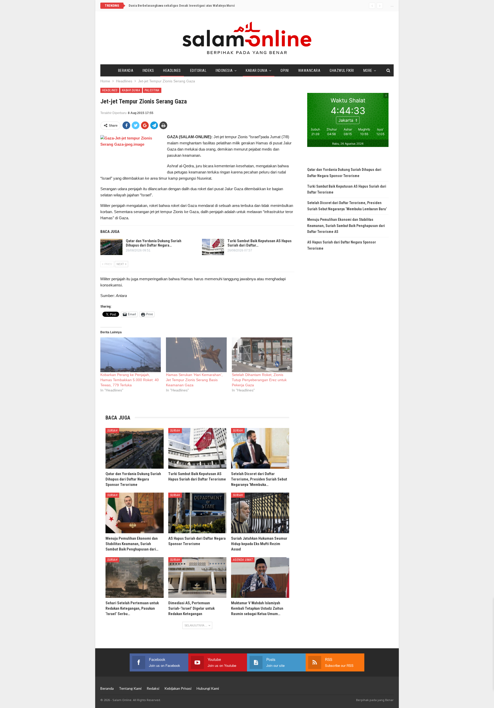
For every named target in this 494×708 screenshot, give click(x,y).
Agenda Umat (243, 560)
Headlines (172, 70)
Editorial (198, 70)
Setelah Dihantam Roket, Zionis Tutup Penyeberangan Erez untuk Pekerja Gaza (259, 380)
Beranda (126, 70)
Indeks (148, 70)
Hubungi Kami (208, 688)
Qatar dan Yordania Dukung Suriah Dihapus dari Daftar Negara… (153, 243)
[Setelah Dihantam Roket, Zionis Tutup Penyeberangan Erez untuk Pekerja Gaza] (262, 354)
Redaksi (153, 688)
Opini (284, 70)
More (367, 70)
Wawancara (309, 70)
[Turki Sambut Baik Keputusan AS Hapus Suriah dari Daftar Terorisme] (213, 247)
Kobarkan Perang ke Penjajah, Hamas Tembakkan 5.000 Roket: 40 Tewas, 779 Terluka (129, 380)
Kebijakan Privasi (177, 688)
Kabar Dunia (257, 70)
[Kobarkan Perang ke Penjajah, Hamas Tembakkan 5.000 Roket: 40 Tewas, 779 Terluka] (130, 354)
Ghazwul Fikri (342, 70)
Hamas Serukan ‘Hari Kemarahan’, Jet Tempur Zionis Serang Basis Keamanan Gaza (194, 380)
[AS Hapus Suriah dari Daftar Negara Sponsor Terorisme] (197, 513)
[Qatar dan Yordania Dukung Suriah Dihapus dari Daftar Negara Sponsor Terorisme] (111, 247)
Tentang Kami (130, 688)
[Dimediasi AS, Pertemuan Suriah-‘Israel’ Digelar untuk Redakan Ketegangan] (197, 577)
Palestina (152, 90)
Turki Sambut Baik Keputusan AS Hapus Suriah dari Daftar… (259, 243)
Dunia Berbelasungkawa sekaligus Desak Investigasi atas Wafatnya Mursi (182, 5)
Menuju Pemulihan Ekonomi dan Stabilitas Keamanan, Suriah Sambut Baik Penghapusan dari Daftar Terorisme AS (346, 225)
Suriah (112, 430)
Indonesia (224, 70)
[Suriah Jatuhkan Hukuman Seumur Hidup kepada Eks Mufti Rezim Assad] (260, 513)
